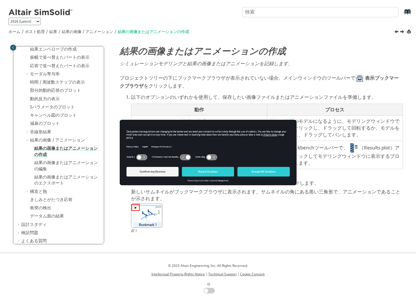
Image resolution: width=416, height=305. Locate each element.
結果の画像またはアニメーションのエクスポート (66, 180)
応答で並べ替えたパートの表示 (59, 66)
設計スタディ (34, 224)
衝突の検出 (40, 208)
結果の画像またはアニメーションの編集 (66, 166)
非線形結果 (40, 132)
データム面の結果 (47, 216)
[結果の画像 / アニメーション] (397, 32)
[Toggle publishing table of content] (13, 48)
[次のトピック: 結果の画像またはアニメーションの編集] (402, 32)
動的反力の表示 (45, 99)
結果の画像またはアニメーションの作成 (153, 32)
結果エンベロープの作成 (53, 49)
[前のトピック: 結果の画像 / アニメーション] (397, 32)
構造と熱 (38, 191)
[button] (27, 49)
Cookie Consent (252, 274)
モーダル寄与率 (45, 74)
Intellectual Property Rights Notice (178, 274)
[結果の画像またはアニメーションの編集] (402, 32)
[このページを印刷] (409, 32)
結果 (53, 32)
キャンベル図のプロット (53, 115)
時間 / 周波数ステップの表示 (57, 82)
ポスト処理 (35, 32)
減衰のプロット (45, 123)
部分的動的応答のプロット (55, 90)
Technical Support (222, 274)
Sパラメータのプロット (52, 107)
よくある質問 (34, 241)
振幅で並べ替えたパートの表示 (59, 57)
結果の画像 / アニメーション (87, 32)
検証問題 (29, 233)
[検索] (388, 11)
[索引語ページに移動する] (402, 15)
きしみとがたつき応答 (51, 200)
